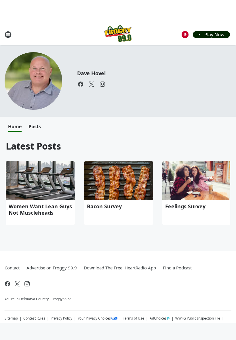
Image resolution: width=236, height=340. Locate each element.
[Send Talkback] (185, 34)
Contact (12, 268)
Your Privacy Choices (94, 318)
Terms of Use (133, 318)
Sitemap (11, 318)
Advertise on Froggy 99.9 (51, 268)
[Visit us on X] (91, 84)
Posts (34, 126)
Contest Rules (34, 318)
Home (15, 126)
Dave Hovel (91, 73)
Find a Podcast (177, 268)
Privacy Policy (61, 318)
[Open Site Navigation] (8, 34)
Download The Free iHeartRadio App (120, 268)
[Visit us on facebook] (80, 84)
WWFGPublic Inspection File (197, 318)
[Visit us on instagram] (102, 84)
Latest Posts (33, 146)
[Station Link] (118, 34)
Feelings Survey (185, 206)
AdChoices (158, 318)
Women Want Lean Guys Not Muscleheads (40, 209)
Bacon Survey (104, 206)
